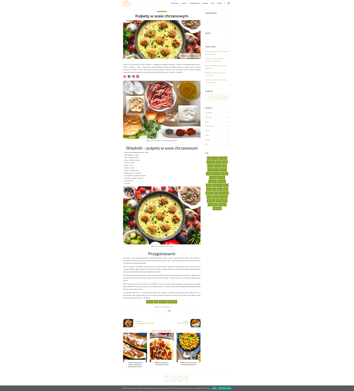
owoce (209, 185)
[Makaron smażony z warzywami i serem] (160, 347)
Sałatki (207, 135)
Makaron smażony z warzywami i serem (160, 363)
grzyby (215, 158)
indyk (219, 162)
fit (209, 158)
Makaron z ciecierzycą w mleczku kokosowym (186, 363)
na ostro (221, 177)
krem (224, 165)
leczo (209, 173)
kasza (210, 165)
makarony (217, 173)
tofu (209, 196)
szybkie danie (224, 193)
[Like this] (168, 311)
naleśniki (213, 177)
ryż (214, 189)
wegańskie (211, 200)
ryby (209, 189)
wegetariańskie (222, 200)
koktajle (217, 165)
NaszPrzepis (174, 3)
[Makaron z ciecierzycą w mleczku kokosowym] (187, 347)
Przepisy (183, 3)
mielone (150, 301)
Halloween (223, 158)
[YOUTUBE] (186, 377)
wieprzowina (172, 301)
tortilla (216, 196)
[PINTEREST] (173, 377)
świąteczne (217, 208)
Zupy (206, 144)
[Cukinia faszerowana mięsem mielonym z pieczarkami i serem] (133, 347)
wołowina (223, 204)
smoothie (209, 193)
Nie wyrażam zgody (225, 388)
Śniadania (207, 139)
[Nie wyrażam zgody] (352, 388)
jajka (225, 162)
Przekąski (207, 130)
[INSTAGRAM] (179, 377)
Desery (207, 121)
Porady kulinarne (194, 3)
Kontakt (219, 3)
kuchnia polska (213, 169)
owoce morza (218, 185)
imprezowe (211, 162)
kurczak (223, 169)
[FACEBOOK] (166, 377)
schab (220, 189)
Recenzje (205, 3)
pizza (226, 185)
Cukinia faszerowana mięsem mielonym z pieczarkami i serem (133, 365)
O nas (212, 3)
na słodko (213, 181)
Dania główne (162, 11)
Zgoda (214, 388)
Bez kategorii (208, 112)
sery (226, 189)
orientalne (221, 181)
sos (156, 301)
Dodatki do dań (209, 126)
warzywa (163, 301)
